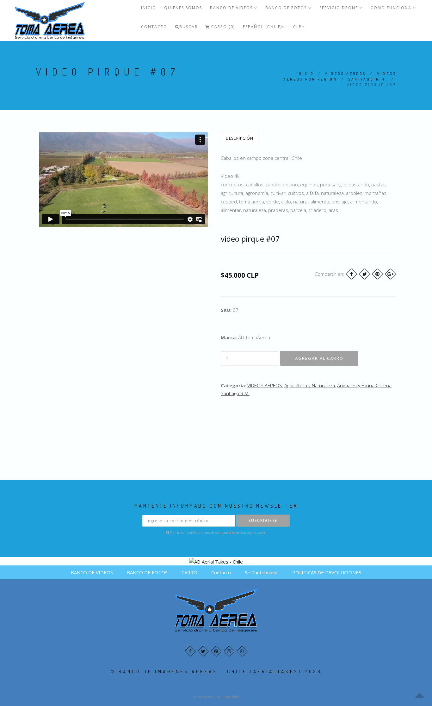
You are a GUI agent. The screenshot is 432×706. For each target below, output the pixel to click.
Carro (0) (222, 26)
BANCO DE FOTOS (286, 7)
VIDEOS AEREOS (345, 73)
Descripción (239, 138)
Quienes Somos (183, 7)
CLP (297, 26)
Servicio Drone (339, 7)
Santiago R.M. (367, 79)
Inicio (148, 7)
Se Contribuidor (261, 572)
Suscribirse (263, 520)
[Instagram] (229, 651)
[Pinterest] (377, 274)
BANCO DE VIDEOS (232, 7)
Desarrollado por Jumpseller (216, 696)
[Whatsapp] (242, 651)
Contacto (154, 26)
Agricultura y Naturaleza (309, 385)
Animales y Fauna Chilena (364, 385)
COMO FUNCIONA (392, 7)
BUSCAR (188, 26)
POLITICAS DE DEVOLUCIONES (326, 572)
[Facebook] (351, 274)
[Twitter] (364, 274)
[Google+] (390, 274)
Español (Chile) (262, 26)
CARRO (189, 572)
